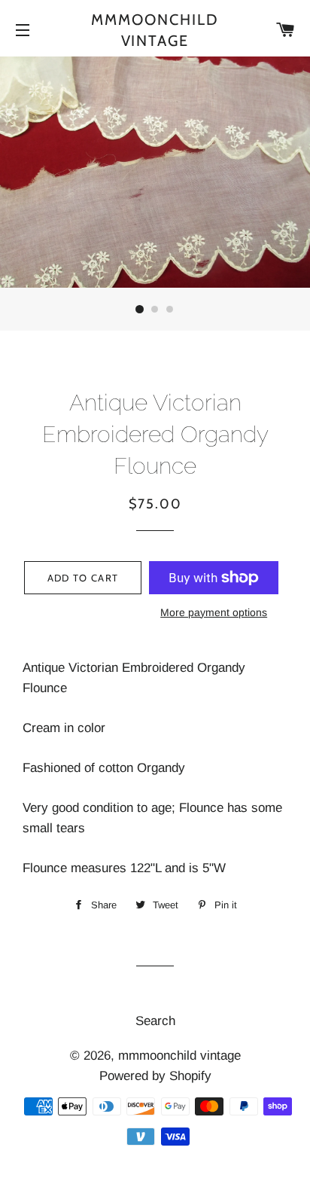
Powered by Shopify (155, 1076)
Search (155, 1021)
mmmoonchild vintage (155, 30)
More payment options (213, 612)
